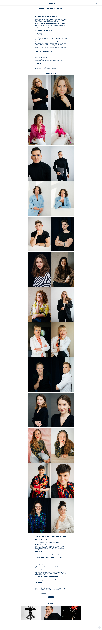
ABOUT (20, 2)
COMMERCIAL (8, 2)
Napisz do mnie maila (43, 593)
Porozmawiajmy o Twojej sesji (51, 73)
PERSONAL (16, 2)
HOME (4, 2)
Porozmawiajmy (51, 597)
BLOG (23, 2)
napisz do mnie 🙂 (41, 65)
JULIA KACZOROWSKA (51, 3)
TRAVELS (12, 2)
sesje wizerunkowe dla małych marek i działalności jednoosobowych (47, 68)
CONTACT (4, 3)
